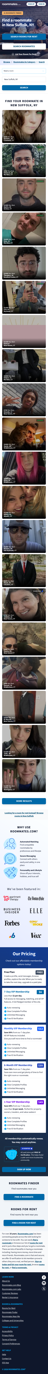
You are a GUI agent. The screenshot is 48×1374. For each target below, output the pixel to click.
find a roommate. (19, 1267)
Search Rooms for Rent (24, 36)
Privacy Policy (8, 1335)
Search (24, 87)
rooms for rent (36, 1243)
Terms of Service (9, 1339)
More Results (24, 801)
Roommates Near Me (11, 1316)
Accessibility (7, 1331)
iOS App (5, 1362)
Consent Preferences (11, 1343)
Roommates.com (25, 1233)
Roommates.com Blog (11, 1285)
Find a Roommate (24, 1197)
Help (4, 1354)
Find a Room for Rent (24, 1223)
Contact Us (6, 1358)
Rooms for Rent (8, 1308)
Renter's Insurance (10, 1297)
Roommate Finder (10, 1312)
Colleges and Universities (13, 1320)
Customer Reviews (10, 1293)
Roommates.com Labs (11, 1289)
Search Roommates (24, 46)
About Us (6, 1281)
